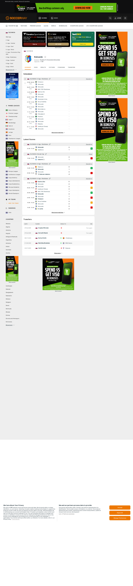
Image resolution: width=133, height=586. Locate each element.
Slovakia (30, 51)
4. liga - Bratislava (11, 57)
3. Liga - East (9, 46)
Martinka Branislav (44, 243)
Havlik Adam (42, 248)
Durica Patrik (42, 238)
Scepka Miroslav (43, 228)
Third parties (15, 519)
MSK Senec (68, 243)
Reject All (120, 513)
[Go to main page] (17, 18)
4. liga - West (10, 66)
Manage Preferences (120, 518)
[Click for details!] (58, 83)
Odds (36, 67)
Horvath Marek (43, 233)
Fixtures (52, 67)
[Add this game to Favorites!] (25, 83)
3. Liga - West (10, 49)
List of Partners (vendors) (66, 514)
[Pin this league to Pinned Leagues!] (49, 79)
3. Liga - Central (10, 43)
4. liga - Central (10, 60)
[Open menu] (125, 18)
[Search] (110, 18)
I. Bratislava (68, 238)
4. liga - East (9, 63)
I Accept (119, 507)
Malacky (67, 248)
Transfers (71, 67)
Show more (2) (10, 69)
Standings (61, 67)
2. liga (7, 40)
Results (43, 67)
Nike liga (8, 37)
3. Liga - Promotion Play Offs (13, 53)
